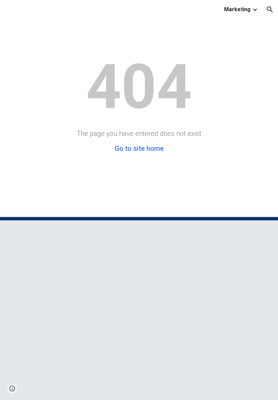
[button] (270, 9)
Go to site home (139, 148)
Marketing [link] (237, 9)
